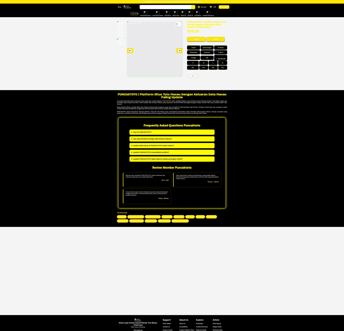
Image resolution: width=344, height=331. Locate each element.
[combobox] (165, 7)
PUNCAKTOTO (166, 101)
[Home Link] (130, 7)
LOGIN (215, 39)
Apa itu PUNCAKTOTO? (142, 132)
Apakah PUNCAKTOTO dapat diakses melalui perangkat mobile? (158, 159)
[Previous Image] (130, 50)
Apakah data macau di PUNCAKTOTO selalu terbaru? (153, 145)
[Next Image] (179, 50)
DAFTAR (196, 39)
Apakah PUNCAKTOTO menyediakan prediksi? (151, 152)
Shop (119, 7)
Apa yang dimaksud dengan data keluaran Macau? (152, 139)
